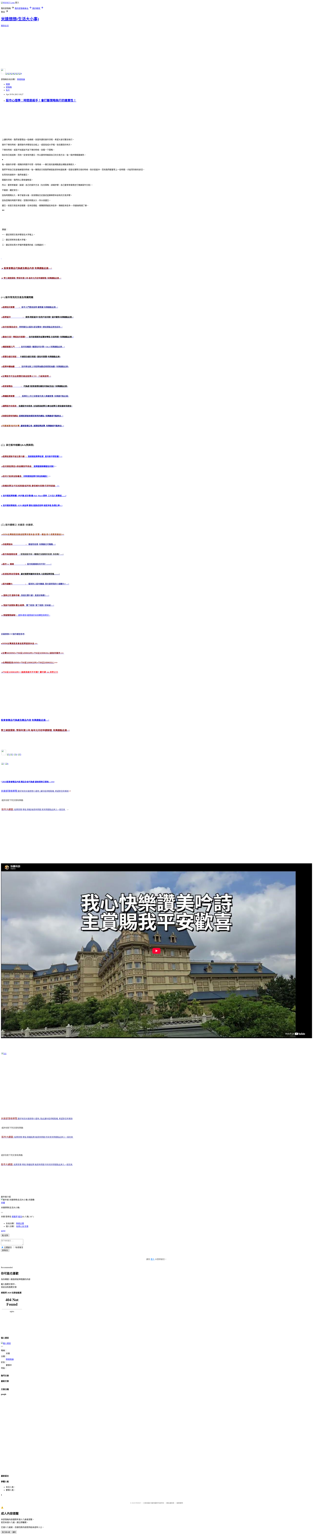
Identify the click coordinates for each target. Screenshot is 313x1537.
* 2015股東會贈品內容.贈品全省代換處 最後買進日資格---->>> (27, 782)
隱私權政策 (170, 1503)
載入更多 (5, 1235)
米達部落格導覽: (35, 791)
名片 (8, 90)
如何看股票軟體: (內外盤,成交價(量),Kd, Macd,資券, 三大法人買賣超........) (33, 496)
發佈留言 (5, 1250)
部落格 (9, 87)
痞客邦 (15, 1217)
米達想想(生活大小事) (20, 19)
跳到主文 (5, 26)
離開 (14, 1532)
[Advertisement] (19, 122)
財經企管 (20, 1223)
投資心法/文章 (22, 1226)
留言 (20, 1217)
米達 (3, 1203)
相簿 (8, 84)
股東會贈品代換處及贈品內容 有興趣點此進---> (25, 720)
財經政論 (21, 79)
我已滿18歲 (6, 1532)
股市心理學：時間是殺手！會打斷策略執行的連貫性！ (41, 100)
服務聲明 (180, 1503)
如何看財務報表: (32, 505)
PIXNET (138, 1503)
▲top (3, 1231)
